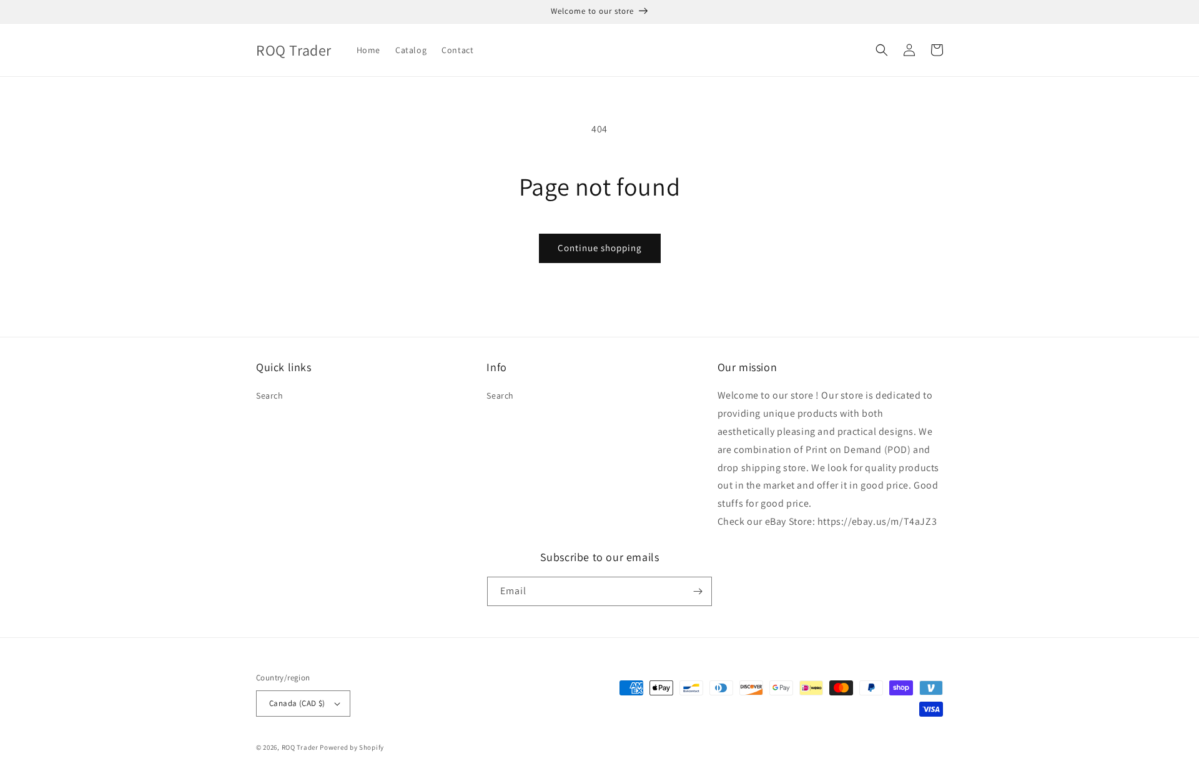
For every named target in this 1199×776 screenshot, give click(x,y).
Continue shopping (600, 248)
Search (270, 395)
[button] (882, 50)
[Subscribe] (697, 591)
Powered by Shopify (352, 747)
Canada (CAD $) (297, 703)
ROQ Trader (300, 747)
